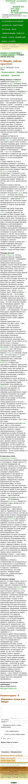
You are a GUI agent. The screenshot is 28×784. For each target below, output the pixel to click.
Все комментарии (12, 731)
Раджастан (15, 75)
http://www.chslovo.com (8, 688)
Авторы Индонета (5, 763)
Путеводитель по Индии (12, 21)
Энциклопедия (8, 33)
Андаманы (5, 75)
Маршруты (7, 25)
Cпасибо (3, 760)
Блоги (11, 37)
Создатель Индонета (16, 763)
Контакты (24, 763)
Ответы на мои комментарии (14, 734)
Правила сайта (5, 765)
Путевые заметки (7, 55)
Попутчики (18, 25)
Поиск (13, 760)
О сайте (12, 41)
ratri (1, 67)
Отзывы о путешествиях (10, 53)
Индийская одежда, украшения (14, 45)
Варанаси (20, 72)
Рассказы (6, 29)
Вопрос (9, 760)
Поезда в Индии (9, 44)
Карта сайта (13, 765)
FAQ (18, 765)
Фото (14, 29)
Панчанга (6, 48)
